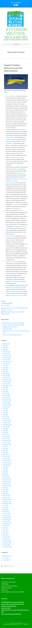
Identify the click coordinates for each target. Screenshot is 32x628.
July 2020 (5, 468)
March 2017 (6, 535)
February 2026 (6, 351)
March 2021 (6, 454)
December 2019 (7, 479)
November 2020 (7, 460)
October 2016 (6, 544)
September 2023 (7, 405)
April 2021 (5, 452)
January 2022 (6, 438)
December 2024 (7, 379)
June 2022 (5, 428)
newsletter (6, 558)
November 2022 (7, 420)
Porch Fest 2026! (7, 329)
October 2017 (6, 521)
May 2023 (5, 412)
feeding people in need (13, 169)
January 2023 (6, 418)
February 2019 (6, 495)
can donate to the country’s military (18, 295)
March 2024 (6, 393)
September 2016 (7, 546)
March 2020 (6, 476)
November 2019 (7, 481)
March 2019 (6, 493)
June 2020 (5, 470)
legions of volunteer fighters (16, 287)
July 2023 (5, 409)
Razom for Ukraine (10, 182)
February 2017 (6, 537)
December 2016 (7, 541)
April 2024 (5, 391)
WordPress (26, 624)
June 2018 (5, 507)
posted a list (16, 204)
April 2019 (5, 491)
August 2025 (6, 363)
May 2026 (5, 347)
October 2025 (6, 359)
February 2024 (6, 395)
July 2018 (5, 505)
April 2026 (5, 349)
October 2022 (6, 422)
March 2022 (6, 434)
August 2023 (6, 407)
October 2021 (6, 442)
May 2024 (5, 389)
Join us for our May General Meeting (12, 334)
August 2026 (6, 344)
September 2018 (7, 503)
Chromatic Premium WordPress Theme (11, 624)
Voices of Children (10, 96)
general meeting (7, 556)
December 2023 (7, 399)
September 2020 (7, 464)
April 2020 (5, 474)
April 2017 (5, 533)
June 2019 (5, 489)
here (15, 127)
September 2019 (7, 485)
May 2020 (5, 472)
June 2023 (5, 410)
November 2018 (7, 501)
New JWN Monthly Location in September (13, 323)
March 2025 (6, 373)
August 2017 (6, 525)
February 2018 (6, 513)
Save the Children (10, 236)
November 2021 (7, 440)
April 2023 (5, 414)
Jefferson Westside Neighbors (16, 33)
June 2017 (5, 529)
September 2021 (7, 444)
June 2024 (5, 387)
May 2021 (5, 450)
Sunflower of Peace (11, 261)
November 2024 (7, 381)
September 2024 (7, 385)
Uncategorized (6, 305)
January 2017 (6, 539)
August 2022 (6, 426)
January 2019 (6, 497)
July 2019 (5, 487)
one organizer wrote (14, 157)
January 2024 (6, 397)
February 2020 (6, 477)
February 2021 (6, 456)
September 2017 (7, 523)
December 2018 (7, 499)
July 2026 (5, 345)
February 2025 (6, 375)
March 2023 (6, 416)
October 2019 (6, 483)
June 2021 (5, 448)
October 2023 (6, 403)
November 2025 (7, 357)
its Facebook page (15, 281)
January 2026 (6, 353)
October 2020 (6, 462)
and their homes (10, 137)
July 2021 (5, 446)
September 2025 (7, 361)
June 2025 (5, 367)
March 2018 (6, 511)
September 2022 (7, 424)
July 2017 (5, 527)
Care (19, 210)
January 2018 (6, 515)
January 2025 (6, 377)
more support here (16, 208)
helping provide (21, 173)
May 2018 (5, 509)
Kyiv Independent (20, 129)
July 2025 (5, 365)
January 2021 (6, 458)
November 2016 (7, 543)
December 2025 (7, 355)
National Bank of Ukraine (14, 291)
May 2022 (5, 430)
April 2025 (5, 371)
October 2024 (6, 383)
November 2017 (7, 519)
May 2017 (5, 531)
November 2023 (7, 401)
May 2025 (5, 369)
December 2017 (7, 517)
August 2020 (6, 466)
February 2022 (6, 436)
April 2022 (5, 432)
